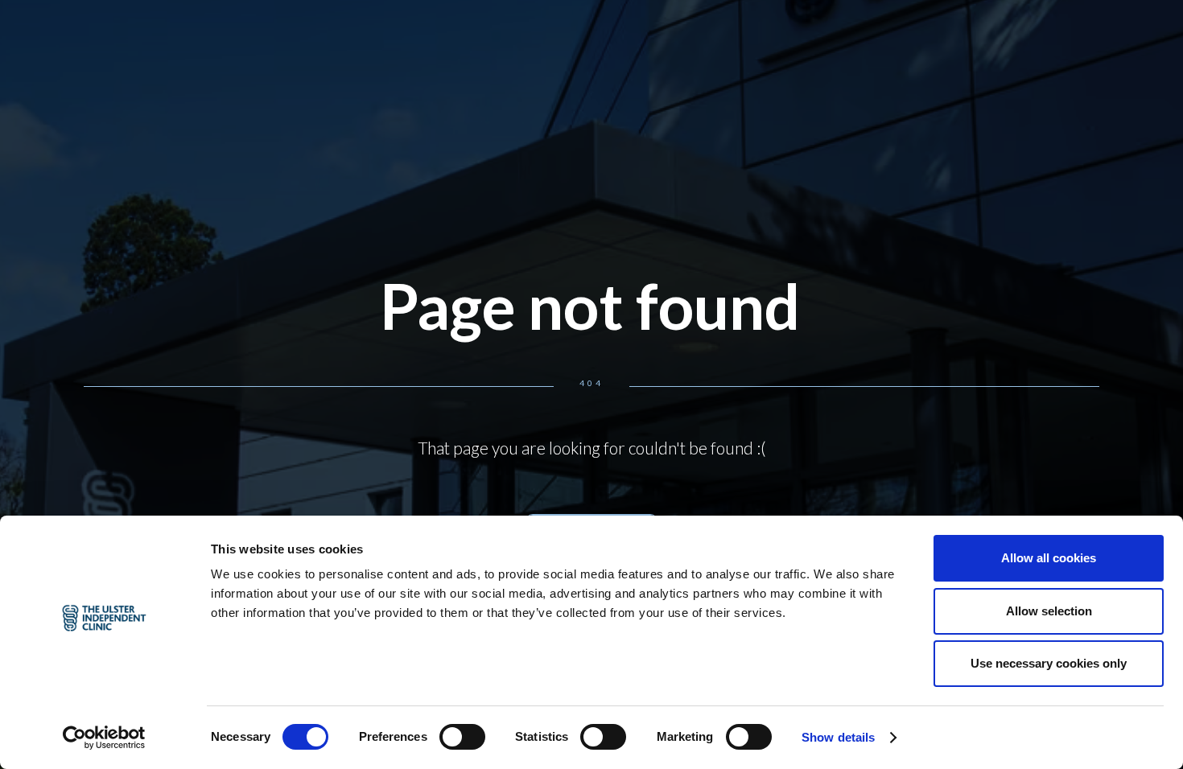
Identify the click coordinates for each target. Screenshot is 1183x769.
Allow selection (1049, 611)
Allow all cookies (1048, 558)
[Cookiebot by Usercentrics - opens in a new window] (104, 738)
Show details (838, 737)
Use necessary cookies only (1049, 663)
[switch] (462, 737)
